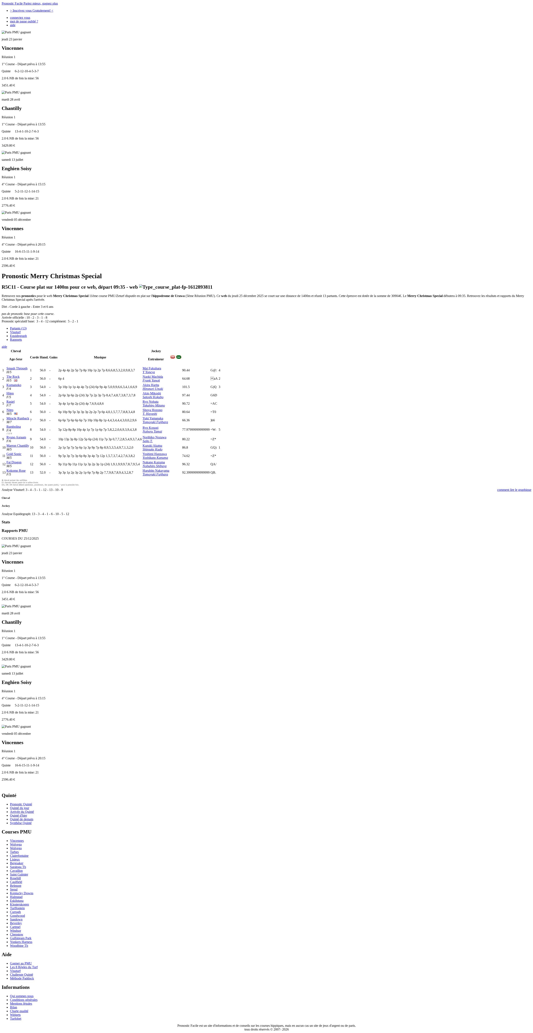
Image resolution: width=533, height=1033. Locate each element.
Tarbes (14, 852)
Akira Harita (151, 385)
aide (12, 25)
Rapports (16, 339)
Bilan (13, 1007)
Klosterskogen (19, 904)
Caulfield (16, 882)
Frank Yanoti (151, 380)
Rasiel (10, 401)
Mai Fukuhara (152, 368)
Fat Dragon (13, 462)
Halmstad (16, 897)
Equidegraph (18, 336)
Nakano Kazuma (154, 462)
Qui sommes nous (22, 996)
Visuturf (15, 332)
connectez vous (20, 17)
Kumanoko (13, 385)
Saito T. (148, 441)
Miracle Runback (17, 418)
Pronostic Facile (30, 3)
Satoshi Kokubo (153, 397)
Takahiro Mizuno (154, 405)
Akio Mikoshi (152, 393)
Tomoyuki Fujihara (155, 422)
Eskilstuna (17, 900)
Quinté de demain (21, 819)
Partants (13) (18, 328)
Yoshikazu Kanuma (155, 457)
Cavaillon (16, 870)
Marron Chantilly (17, 445)
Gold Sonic (13, 454)
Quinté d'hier (18, 815)
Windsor (15, 930)
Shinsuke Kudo (152, 449)
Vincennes (17, 840)
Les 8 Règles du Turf (24, 967)
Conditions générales (23, 1000)
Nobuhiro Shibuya (155, 466)
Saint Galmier (19, 874)
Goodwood (17, 915)
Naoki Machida (153, 376)
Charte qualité (19, 1011)
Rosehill (15, 878)
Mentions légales (21, 1003)
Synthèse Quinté (21, 823)
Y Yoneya (149, 372)
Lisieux (15, 859)
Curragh (15, 912)
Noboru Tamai (152, 431)
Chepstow (16, 934)
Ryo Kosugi (150, 427)
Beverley (16, 923)
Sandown (16, 919)
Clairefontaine (19, 855)
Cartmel (15, 927)
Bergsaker (16, 863)
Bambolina (13, 426)
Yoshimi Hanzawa (155, 454)
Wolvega (16, 844)
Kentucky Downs (21, 893)
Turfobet (15, 1018)
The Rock (13, 376)
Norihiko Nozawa (154, 437)
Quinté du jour (19, 808)
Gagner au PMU (21, 963)
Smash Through (16, 368)
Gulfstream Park (20, 938)
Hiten (10, 393)
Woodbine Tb (19, 945)
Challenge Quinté (21, 974)
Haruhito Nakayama (156, 470)
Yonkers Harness (21, 942)
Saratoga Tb (18, 867)
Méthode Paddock (22, 978)
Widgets (15, 1015)
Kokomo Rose (16, 470)
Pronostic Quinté (21, 804)
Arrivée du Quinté (22, 811)
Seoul (13, 889)
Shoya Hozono (152, 410)
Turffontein (17, 908)
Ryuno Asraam (16, 437)
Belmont (15, 885)
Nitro (9, 410)
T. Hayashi (150, 413)
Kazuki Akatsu (152, 445)
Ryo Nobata (150, 401)
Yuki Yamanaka (153, 418)
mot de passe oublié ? (24, 21)
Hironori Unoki (153, 388)
